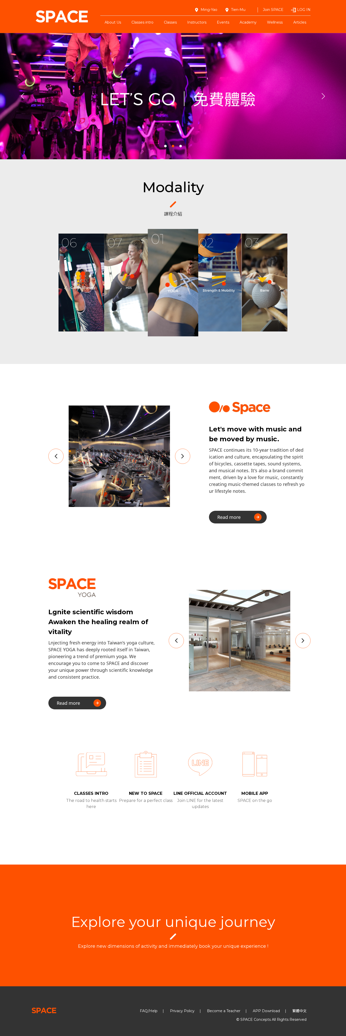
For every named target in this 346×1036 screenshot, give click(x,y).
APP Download (266, 1011)
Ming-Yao (209, 9)
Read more (229, 517)
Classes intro (142, 22)
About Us (113, 22)
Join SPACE (273, 9)
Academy (248, 22)
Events (223, 22)
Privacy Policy (182, 1011)
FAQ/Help (149, 1011)
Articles (299, 22)
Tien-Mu (238, 9)
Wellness (275, 22)
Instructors (196, 22)
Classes (170, 22)
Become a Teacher (223, 1011)
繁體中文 (299, 1011)
